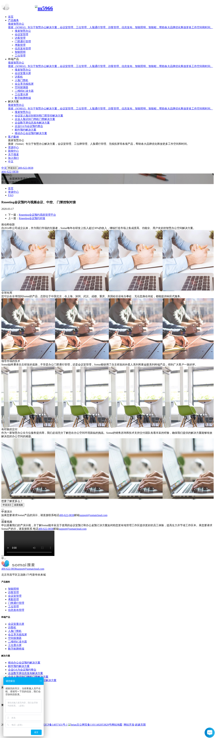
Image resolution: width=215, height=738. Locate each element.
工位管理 (13, 606)
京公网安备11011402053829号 (94, 724)
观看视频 (18, 505)
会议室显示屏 (16, 624)
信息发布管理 (16, 610)
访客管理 (13, 592)
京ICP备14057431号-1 (55, 724)
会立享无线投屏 (17, 634)
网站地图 (117, 724)
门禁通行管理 (16, 602)
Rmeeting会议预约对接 (32, 218)
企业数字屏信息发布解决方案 (25, 673)
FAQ (10, 195)
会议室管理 (15, 595)
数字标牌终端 (16, 648)
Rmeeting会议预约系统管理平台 (37, 214)
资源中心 (13, 191)
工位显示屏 (15, 645)
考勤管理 (13, 599)
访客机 (12, 627)
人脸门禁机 (15, 631)
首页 (10, 188)
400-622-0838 (66, 515)
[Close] (2, 509)
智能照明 (13, 588)
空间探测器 (15, 638)
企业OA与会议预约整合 (22, 669)
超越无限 (140, 724)
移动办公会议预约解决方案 (24, 662)
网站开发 (129, 724)
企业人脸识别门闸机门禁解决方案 (28, 676)
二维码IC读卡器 (17, 641)
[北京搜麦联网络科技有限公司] (107, 7)
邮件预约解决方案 (19, 666)
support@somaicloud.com (93, 515)
